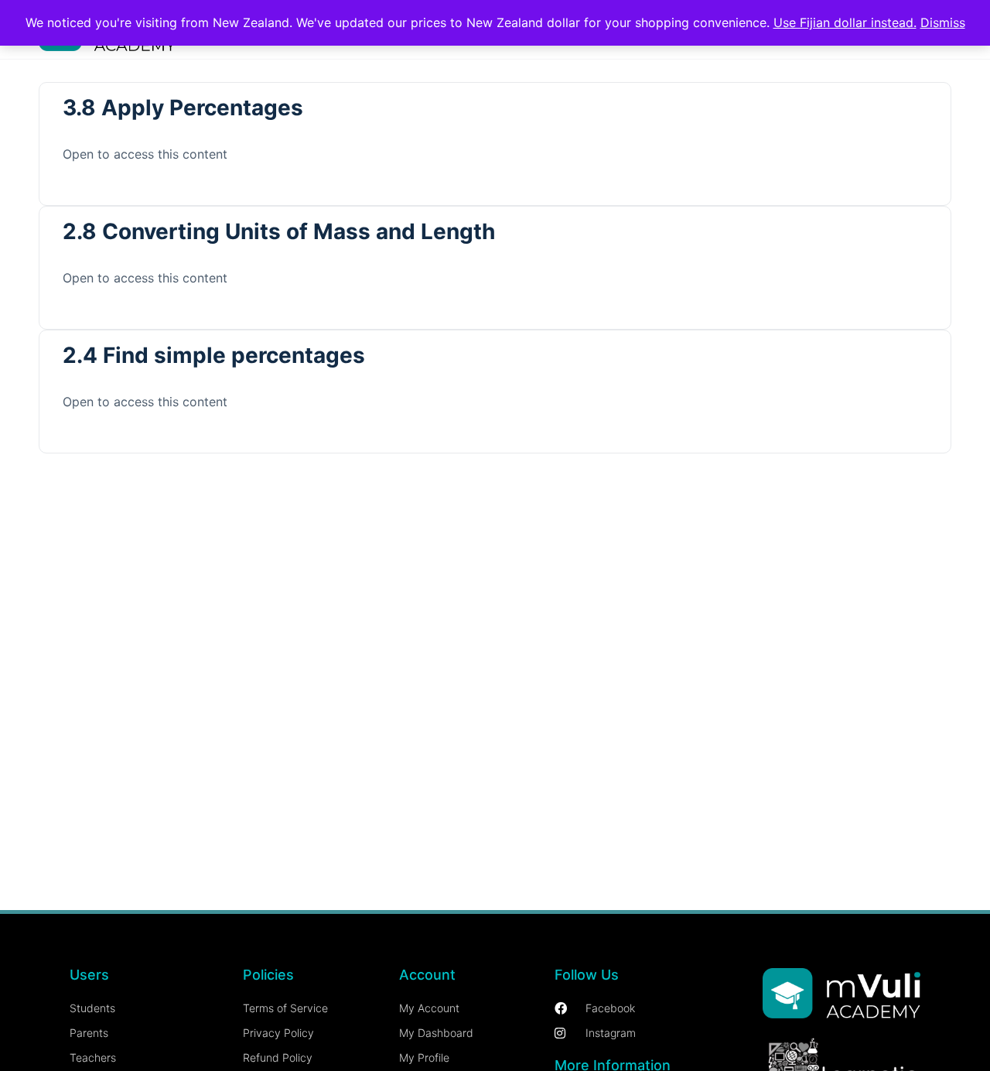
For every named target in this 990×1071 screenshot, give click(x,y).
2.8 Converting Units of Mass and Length (279, 231)
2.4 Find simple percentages (214, 355)
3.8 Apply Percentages (183, 107)
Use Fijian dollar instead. (845, 22)
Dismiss (942, 22)
